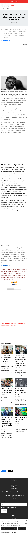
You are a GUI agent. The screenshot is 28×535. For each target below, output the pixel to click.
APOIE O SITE (15, 1)
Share (4, 470)
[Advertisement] (14, 61)
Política (5, 29)
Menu (26, 6)
